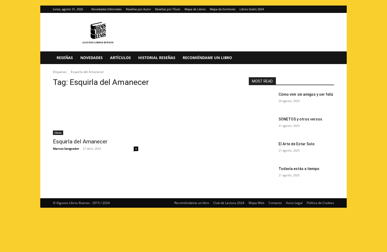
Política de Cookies (320, 203)
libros (58, 132)
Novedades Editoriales (106, 9)
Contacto (275, 203)
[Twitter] (330, 9)
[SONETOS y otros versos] (261, 126)
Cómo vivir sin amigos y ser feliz (306, 94)
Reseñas (65, 57)
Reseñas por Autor (138, 9)
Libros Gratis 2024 (252, 9)
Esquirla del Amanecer (80, 141)
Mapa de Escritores (222, 9)
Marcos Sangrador (66, 149)
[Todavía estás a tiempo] (261, 175)
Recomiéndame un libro (207, 57)
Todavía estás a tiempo (299, 169)
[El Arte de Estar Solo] (261, 150)
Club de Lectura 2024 (228, 203)
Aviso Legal (294, 203)
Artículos (120, 57)
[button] (327, 58)
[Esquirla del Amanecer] (95, 113)
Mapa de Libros (195, 9)
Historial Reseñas (156, 57)
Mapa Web (256, 203)
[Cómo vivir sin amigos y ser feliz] (261, 101)
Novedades (91, 57)
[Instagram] (321, 9)
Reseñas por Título (167, 9)
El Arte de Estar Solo (297, 144)
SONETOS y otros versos (300, 119)
